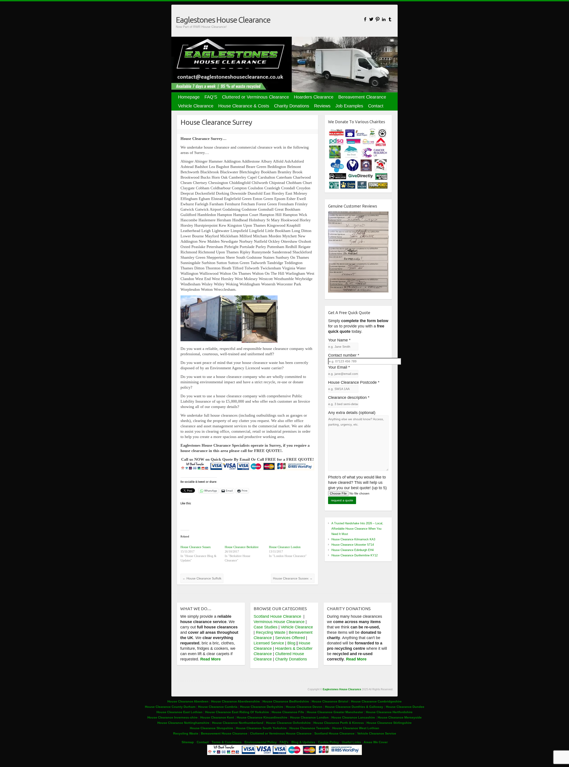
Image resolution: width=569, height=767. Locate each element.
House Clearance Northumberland (237, 723)
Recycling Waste (271, 632)
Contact (375, 105)
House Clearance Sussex (195, 547)
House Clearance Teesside (309, 728)
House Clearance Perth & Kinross (338, 723)
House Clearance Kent (217, 717)
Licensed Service (269, 643)
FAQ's (284, 742)
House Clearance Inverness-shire (172, 717)
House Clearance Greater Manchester (335, 712)
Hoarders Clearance (313, 97)
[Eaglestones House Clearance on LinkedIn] (384, 19)
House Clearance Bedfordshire (285, 701)
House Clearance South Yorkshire (261, 728)
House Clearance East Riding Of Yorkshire (237, 712)
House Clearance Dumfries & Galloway (354, 706)
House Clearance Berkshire (241, 547)
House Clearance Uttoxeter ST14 (352, 544)
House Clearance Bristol (330, 701)
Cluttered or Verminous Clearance (255, 97)
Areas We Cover (376, 742)
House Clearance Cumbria (218, 706)
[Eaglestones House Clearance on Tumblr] (390, 19)
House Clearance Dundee (405, 706)
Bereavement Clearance (362, 97)
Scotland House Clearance (278, 616)
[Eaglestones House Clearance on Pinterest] (378, 19)
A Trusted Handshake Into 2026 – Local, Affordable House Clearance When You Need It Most (357, 529)
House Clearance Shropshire (211, 728)
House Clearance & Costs (243, 105)
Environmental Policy (260, 742)
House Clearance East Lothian (179, 712)
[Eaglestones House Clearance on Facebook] (365, 19)
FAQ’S (210, 97)
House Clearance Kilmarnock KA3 (353, 539)
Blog (291, 643)
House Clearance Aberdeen (187, 701)
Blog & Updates (303, 742)
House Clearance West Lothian (355, 728)
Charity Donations (291, 105)
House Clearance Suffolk (201, 578)
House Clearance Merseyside (400, 717)
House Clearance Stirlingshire (389, 723)
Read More (210, 659)
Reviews (322, 105)
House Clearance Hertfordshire (389, 712)
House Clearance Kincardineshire (262, 717)
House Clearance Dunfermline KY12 (354, 555)
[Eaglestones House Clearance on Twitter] (371, 19)
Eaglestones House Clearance (223, 19)
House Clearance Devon (304, 706)
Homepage (189, 97)
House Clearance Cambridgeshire (376, 701)
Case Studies (265, 627)
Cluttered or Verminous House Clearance (281, 733)
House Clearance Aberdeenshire (235, 701)
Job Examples (349, 105)
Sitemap (188, 742)
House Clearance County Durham (170, 706)
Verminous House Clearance (280, 622)
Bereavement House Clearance (224, 733)
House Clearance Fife (288, 712)
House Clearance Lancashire (353, 717)
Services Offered (290, 638)
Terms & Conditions (227, 742)
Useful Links (351, 742)
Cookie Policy (328, 742)
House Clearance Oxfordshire (288, 723)
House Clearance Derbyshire (261, 706)
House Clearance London (285, 547)
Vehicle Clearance (195, 105)
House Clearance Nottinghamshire (183, 723)
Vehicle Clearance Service (376, 733)
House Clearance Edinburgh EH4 (352, 550)
